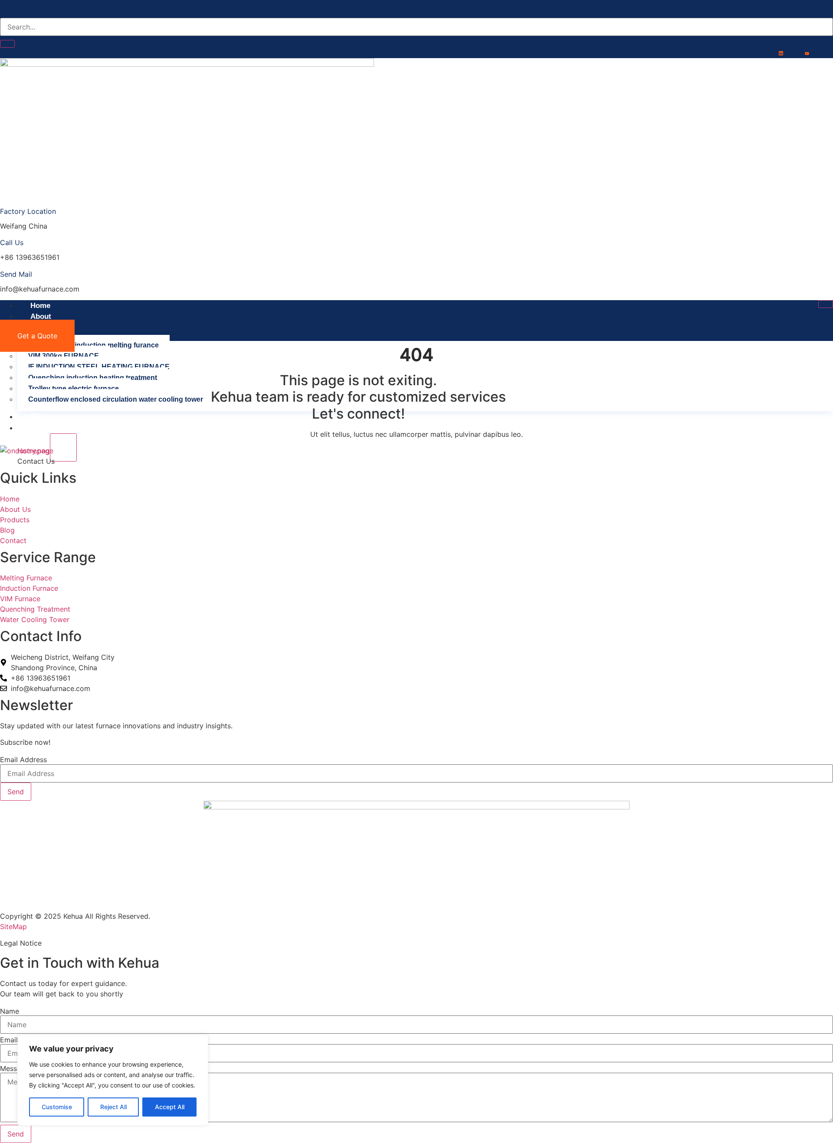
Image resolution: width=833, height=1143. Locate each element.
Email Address (23, 759)
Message (14, 1068)
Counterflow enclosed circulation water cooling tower (115, 399)
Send (15, 791)
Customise (57, 1106)
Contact (43, 428)
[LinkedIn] (781, 53)
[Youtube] (807, 53)
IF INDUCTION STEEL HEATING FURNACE (99, 366)
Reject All (113, 1106)
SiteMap (13, 926)
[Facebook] (766, 53)
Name (9, 1011)
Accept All (169, 1106)
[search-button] (7, 44)
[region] (112, 1080)
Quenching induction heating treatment (92, 377)
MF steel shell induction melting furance (93, 345)
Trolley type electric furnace (73, 388)
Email (9, 1039)
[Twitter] (792, 53)
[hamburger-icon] (825, 304)
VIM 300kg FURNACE (63, 356)
